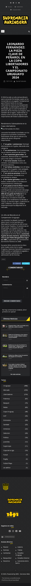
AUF (15, 416)
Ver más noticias (15, 374)
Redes (15, 407)
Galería (20, 547)
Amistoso (15, 429)
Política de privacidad (10, 580)
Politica (15, 437)
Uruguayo (15, 386)
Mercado (15, 390)
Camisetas (7, 553)
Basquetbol (7, 558)
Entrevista (15, 420)
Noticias (6, 550)
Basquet (15, 403)
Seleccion (15, 433)
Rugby (15, 459)
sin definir (15, 468)
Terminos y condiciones (11, 578)
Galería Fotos (20, 6)
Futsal (15, 455)
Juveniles (15, 442)
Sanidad (15, 425)
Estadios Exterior (23, 558)
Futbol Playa (15, 463)
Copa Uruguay (15, 412)
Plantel (5, 547)
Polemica (15, 399)
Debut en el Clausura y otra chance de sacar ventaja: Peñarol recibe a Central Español (17, 336)
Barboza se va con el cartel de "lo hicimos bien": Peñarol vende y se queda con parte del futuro (17, 346)
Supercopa (15, 446)
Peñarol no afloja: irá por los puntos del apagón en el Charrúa (18, 356)
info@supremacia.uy (9, 536)
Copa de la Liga (15, 450)
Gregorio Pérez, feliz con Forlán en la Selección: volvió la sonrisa (18, 326)
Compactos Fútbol (16, 9)
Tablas (20, 550)
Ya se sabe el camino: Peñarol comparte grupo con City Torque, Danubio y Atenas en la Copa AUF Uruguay (17, 366)
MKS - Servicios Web (23, 574)
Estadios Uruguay (19, 554)
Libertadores (15, 394)
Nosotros (10, 6)
